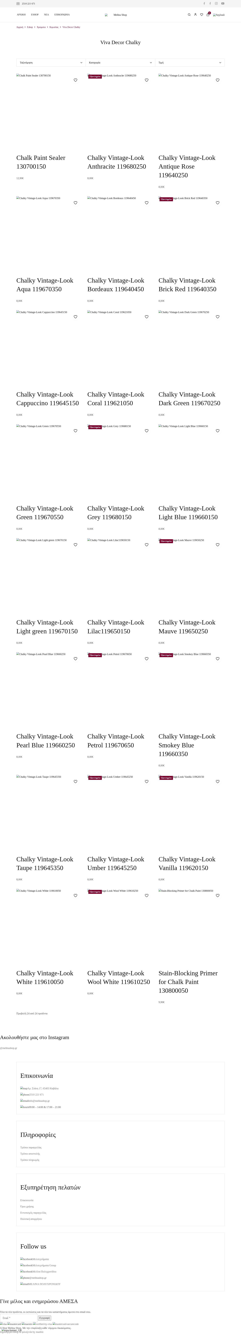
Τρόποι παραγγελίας (30, 1147)
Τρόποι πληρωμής (29, 1160)
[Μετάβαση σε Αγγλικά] (218, 14)
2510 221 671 (28, 3)
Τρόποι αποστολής (30, 1153)
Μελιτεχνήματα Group (44, 1265)
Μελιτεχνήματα (40, 1259)
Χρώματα (41, 27)
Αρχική (21, 14)
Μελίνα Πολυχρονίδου (44, 1271)
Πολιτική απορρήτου (31, 1219)
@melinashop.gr (8, 1048)
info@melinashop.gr (39, 1100)
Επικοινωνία (62, 14)
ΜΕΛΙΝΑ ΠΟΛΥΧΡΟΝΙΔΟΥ (45, 1284)
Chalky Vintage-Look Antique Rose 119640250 (187, 166)
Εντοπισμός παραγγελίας (33, 1212)
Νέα (46, 14)
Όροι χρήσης (27, 1206)
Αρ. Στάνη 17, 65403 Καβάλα (42, 1088)
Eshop (35, 14)
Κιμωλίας (54, 27)
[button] (21, 143)
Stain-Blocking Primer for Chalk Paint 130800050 (188, 981)
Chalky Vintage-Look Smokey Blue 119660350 (187, 745)
